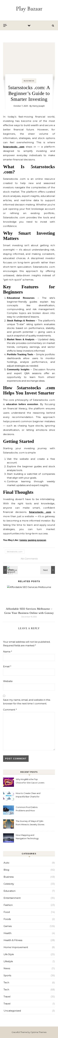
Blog (6, 869)
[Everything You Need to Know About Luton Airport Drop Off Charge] (10, 570)
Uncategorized (12, 1010)
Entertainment (12, 897)
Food (7, 912)
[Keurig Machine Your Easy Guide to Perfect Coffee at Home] (48, 570)
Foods (7, 919)
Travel (7, 996)
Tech (6, 982)
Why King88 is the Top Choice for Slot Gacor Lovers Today (30, 781)
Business (29, 81)
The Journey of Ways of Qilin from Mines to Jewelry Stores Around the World (30, 823)
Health (7, 933)
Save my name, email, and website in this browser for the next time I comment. (26, 701)
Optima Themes (38, 1032)
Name (7, 651)
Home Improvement (16, 947)
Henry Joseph (38, 105)
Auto (6, 862)
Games (8, 926)
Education (9, 890)
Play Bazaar (29, 8)
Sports (7, 975)
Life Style (9, 954)
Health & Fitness (13, 940)
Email (7, 666)
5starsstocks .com (14, 551)
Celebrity (9, 883)
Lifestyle (8, 961)
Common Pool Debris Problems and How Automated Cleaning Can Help (28, 809)
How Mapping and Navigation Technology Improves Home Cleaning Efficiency (28, 837)
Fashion (8, 905)
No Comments (29, 558)
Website (8, 681)
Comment (10, 709)
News (7, 968)
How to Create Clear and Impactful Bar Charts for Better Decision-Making (28, 795)
